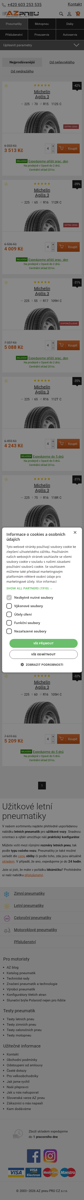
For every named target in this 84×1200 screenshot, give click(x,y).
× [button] (74, 532)
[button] (42, 588)
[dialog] (42, 600)
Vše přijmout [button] (43, 643)
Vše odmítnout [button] (43, 654)
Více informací (46, 581)
